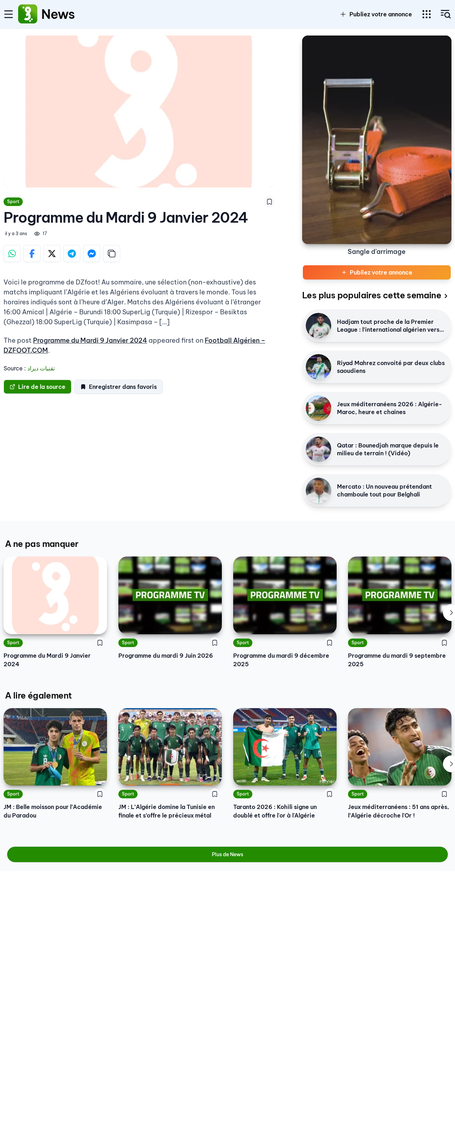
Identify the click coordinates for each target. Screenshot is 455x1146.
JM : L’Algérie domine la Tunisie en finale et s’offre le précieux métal (166, 811)
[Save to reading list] (269, 201)
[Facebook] (32, 253)
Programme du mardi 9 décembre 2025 (281, 660)
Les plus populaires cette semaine (371, 295)
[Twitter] (51, 253)
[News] (28, 14)
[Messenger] (91, 253)
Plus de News (227, 854)
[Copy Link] (111, 253)
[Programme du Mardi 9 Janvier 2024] (55, 595)
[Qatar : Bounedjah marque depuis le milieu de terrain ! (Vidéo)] (318, 449)
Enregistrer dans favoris (123, 386)
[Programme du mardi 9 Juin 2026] (170, 595)
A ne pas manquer (41, 543)
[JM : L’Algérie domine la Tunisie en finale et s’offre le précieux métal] (170, 747)
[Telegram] (71, 253)
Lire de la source (41, 386)
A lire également (38, 695)
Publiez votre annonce (380, 14)
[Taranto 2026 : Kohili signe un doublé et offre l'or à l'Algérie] (285, 747)
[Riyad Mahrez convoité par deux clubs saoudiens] (318, 367)
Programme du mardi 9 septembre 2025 (397, 660)
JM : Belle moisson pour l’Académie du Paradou (53, 811)
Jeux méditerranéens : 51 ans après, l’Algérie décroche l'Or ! (398, 811)
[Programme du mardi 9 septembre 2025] (399, 595)
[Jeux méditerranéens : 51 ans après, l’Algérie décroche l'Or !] (399, 747)
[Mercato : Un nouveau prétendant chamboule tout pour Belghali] (318, 490)
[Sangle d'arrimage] (376, 140)
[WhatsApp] (12, 253)
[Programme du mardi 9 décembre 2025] (285, 595)
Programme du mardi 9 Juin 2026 (165, 655)
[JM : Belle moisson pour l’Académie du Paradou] (55, 747)
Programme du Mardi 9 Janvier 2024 (90, 340)
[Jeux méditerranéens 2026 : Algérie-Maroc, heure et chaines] (318, 408)
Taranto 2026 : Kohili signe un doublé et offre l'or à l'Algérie (275, 811)
